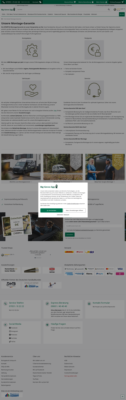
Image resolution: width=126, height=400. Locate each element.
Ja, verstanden (51, 210)
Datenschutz (60, 214)
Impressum (66, 214)
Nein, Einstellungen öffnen (74, 210)
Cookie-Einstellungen (73, 203)
